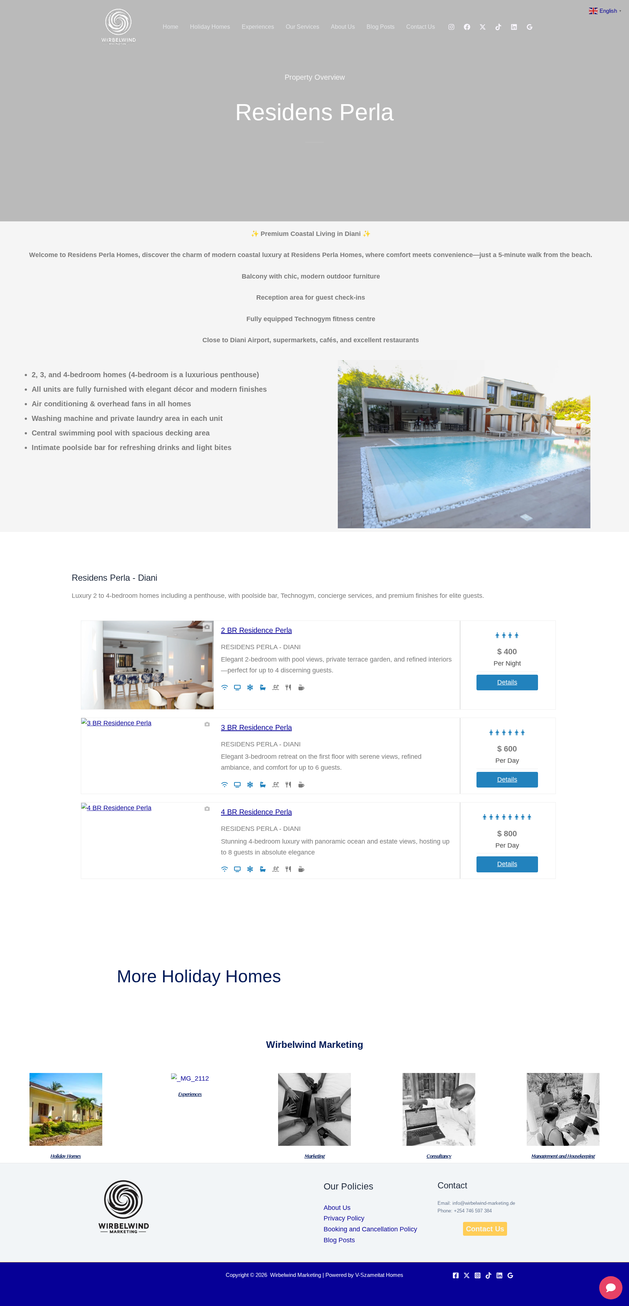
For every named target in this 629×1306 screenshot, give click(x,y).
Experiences (258, 27)
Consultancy (439, 1156)
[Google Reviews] (529, 27)
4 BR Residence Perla (256, 812)
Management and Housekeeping (563, 1156)
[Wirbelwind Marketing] (118, 26)
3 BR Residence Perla (256, 727)
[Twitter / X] (482, 27)
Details (507, 682)
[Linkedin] (514, 27)
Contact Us (420, 27)
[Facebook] (467, 27)
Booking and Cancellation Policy (370, 1229)
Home (170, 27)
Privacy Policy (344, 1218)
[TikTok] (488, 1275)
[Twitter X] (466, 1275)
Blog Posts (381, 27)
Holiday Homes (210, 27)
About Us (343, 27)
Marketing (315, 1156)
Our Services (302, 27)
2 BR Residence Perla (256, 630)
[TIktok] (498, 27)
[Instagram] (451, 27)
